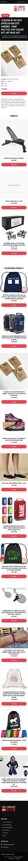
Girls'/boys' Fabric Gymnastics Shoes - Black (14, 483)
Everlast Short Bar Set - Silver (14, 201)
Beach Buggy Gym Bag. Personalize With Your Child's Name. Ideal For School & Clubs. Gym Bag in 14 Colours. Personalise (14, 568)
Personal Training (7, 827)
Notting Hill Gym (7, 825)
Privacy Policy (11, 858)
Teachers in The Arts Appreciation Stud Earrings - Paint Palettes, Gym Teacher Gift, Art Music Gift (14, 393)
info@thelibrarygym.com (22, 1)
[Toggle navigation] (2, 8)
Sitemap (18, 858)
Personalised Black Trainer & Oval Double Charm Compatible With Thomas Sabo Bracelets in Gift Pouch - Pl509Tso (14, 612)
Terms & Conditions (18, 857)
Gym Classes (6, 830)
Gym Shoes (16, 79)
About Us (5, 833)
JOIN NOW (5, 15)
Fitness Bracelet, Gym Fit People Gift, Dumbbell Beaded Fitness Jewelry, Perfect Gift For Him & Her (14, 652)
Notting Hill (4, 1)
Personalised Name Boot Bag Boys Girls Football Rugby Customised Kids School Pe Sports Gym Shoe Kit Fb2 (14, 527)
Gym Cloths (10, 79)
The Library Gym (7, 822)
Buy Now (14, 93)
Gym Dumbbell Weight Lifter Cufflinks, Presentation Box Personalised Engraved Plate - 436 (14, 245)
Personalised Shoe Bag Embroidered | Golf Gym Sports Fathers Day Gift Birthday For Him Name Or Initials (14, 337)
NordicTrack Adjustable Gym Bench (14, 158)
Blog (4, 835)
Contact (10, 857)
